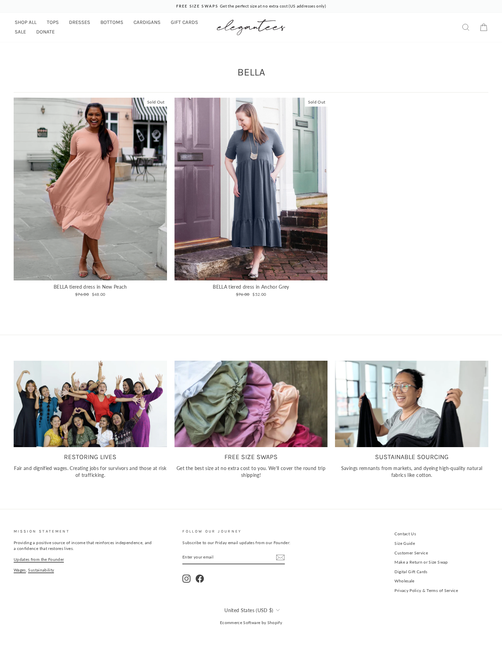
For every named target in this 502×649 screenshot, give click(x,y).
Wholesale (404, 580)
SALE (20, 32)
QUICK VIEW (90, 272)
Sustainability (41, 569)
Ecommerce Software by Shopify (251, 622)
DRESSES (79, 22)
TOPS (53, 22)
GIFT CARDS (184, 22)
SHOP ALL (26, 22)
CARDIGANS (147, 22)
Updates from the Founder (39, 559)
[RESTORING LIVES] (90, 404)
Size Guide (404, 543)
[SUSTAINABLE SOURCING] (411, 404)
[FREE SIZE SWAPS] (251, 404)
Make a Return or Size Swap (421, 562)
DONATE (45, 32)
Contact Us (405, 533)
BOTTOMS (111, 22)
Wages (20, 569)
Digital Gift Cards (410, 571)
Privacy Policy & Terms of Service (426, 590)
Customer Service (411, 552)
